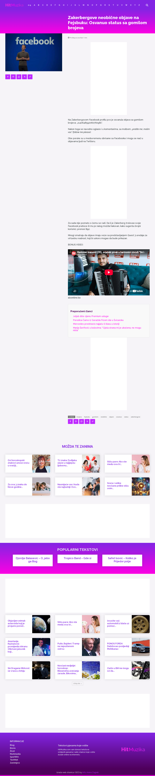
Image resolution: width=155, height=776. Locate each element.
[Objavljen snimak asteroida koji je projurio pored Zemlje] (41, 624)
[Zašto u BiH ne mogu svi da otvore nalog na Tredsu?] (141, 670)
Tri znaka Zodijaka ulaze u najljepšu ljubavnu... (67, 463)
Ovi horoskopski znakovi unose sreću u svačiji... (18, 463)
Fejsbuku (87, 417)
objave (111, 417)
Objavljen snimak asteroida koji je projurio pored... (16, 623)
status (126, 417)
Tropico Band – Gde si (77, 558)
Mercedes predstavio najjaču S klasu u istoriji (96, 324)
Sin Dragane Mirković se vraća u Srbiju (19, 669)
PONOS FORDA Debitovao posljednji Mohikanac (118, 646)
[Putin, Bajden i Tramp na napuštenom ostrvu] (91, 647)
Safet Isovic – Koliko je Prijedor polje (122, 560)
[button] (147, 5)
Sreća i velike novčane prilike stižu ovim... (118, 486)
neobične (104, 417)
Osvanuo (119, 417)
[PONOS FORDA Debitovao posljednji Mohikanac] (141, 647)
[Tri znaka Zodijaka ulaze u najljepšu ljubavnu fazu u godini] (91, 464)
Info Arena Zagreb (90, 772)
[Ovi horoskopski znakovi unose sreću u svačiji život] (41, 464)
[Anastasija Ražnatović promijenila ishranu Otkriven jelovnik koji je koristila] (41, 647)
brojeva (79, 417)
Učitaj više (76, 683)
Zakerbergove (135, 417)
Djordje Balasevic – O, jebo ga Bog (33, 560)
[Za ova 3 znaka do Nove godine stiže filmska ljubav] (41, 486)
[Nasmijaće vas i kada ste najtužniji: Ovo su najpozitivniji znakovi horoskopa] (91, 486)
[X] (24, 76)
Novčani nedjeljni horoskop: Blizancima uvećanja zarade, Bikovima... (68, 669)
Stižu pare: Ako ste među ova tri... (117, 463)
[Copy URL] (30, 76)
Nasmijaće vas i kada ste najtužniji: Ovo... (68, 485)
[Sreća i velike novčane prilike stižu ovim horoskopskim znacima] (141, 486)
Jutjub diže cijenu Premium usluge (91, 316)
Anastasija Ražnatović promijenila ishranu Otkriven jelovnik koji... (17, 646)
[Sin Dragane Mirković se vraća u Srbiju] (41, 670)
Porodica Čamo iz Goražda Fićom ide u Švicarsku (98, 320)
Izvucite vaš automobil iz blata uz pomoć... (118, 623)
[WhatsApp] (18, 76)
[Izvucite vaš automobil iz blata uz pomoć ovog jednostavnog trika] (141, 624)
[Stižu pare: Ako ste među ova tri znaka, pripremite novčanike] (141, 464)
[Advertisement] (109, 78)
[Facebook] (7, 76)
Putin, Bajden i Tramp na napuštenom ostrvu (68, 646)
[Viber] (13, 76)
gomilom (95, 417)
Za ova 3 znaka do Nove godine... (17, 485)
